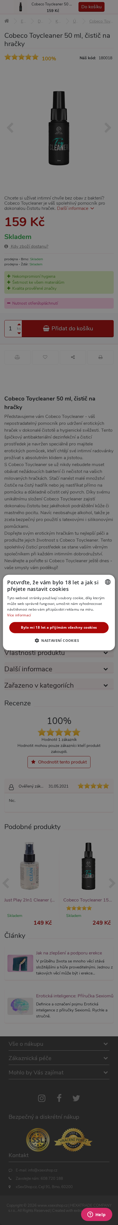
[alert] (59, 612)
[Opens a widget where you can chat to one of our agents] (96, 1215)
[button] (59, 640)
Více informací (19, 614)
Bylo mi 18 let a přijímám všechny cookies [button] (59, 627)
